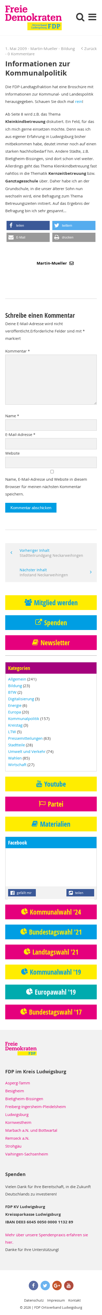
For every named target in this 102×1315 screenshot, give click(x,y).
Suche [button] (80, 16)
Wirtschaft (17, 764)
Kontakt (74, 1300)
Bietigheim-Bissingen (24, 1098)
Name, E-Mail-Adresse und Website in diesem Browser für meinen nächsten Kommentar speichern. (46, 487)
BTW (12, 692)
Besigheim (14, 1090)
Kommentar (17, 351)
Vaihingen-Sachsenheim (26, 1154)
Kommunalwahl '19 (55, 972)
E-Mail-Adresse (20, 434)
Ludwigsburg (17, 1114)
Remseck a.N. (17, 1138)
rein (78, 101)
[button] (28, 225)
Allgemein (17, 679)
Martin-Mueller (52, 263)
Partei (55, 804)
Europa (14, 711)
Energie (14, 705)
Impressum (56, 1300)
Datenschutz (34, 1300)
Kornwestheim (18, 1122)
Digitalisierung (21, 698)
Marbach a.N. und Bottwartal (31, 1130)
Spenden (55, 622)
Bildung (68, 48)
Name (12, 415)
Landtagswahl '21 (55, 952)
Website (12, 453)
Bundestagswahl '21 (55, 932)
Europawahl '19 (55, 992)
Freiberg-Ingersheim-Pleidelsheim (35, 1106)
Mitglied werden (56, 602)
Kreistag (15, 725)
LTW (12, 731)
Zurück (90, 48)
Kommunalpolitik (23, 718)
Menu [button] (92, 16)
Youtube (55, 784)
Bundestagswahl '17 (55, 1012)
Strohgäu (13, 1146)
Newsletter (55, 642)
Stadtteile (16, 744)
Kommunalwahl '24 (55, 912)
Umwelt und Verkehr (27, 751)
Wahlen (15, 758)
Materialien (55, 824)
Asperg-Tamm (17, 1082)
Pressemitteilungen (25, 738)
